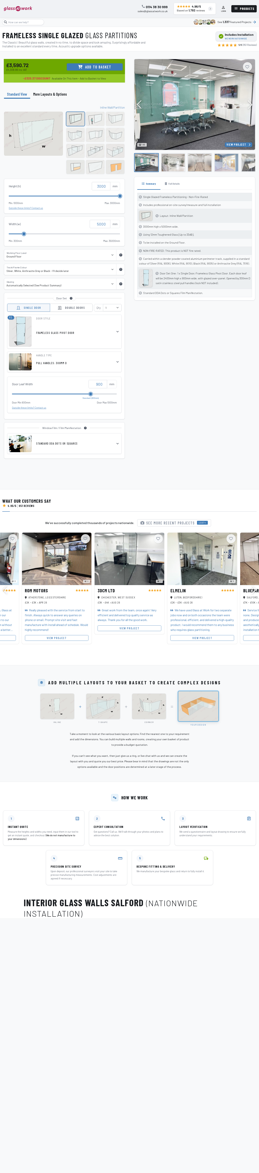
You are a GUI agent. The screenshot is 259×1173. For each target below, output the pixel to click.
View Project (236, 144)
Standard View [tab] (17, 94)
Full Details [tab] (174, 183)
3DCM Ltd (106, 590)
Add (98, 67)
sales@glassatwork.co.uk (153, 11)
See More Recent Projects (176, 523)
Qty (99, 307)
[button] (250, 104)
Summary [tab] (150, 183)
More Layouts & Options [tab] (50, 94)
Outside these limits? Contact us (26, 208)
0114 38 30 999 (157, 7)
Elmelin (178, 590)
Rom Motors (36, 590)
